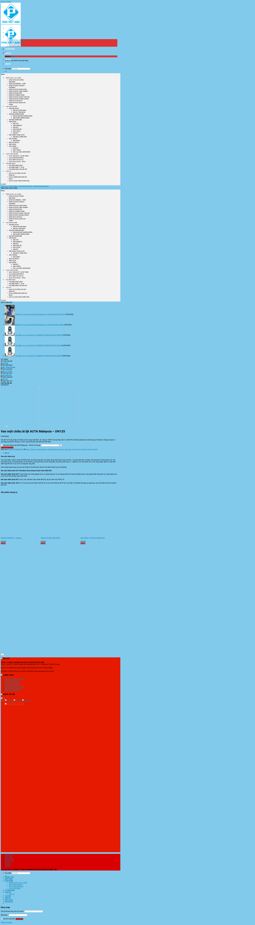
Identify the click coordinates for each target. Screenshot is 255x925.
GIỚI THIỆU (9, 32)
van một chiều (92, 449)
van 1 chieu (31, 449)
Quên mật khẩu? (6, 922)
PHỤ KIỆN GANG (14, 46)
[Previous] (5, 426)
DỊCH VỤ (8, 53)
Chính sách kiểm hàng (12, 690)
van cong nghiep (41, 449)
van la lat (75, 449)
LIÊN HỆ (7, 64)
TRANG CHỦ (9, 28)
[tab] (61, 453)
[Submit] (5, 71)
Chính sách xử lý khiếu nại (14, 688)
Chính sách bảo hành (12, 685)
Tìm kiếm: (8, 69)
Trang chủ (4, 186)
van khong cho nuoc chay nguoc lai (59, 449)
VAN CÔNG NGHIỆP (15, 42)
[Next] (7, 426)
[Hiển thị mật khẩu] (28, 915)
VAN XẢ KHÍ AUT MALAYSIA (50, 538)
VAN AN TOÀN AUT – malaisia (11, 538)
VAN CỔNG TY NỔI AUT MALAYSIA (92, 538)
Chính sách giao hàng (12, 683)
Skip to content (6, 2)
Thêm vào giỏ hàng (7, 447)
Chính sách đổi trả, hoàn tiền (14, 687)
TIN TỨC (8, 59)
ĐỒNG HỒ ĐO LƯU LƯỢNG (18, 40)
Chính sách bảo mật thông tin (15, 679)
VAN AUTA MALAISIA (41, 186)
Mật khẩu (4, 915)
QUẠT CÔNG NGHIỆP (16, 44)
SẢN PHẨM (9, 37)
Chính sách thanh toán (12, 681)
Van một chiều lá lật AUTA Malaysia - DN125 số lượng (21, 445)
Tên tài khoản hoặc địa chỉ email (12, 911)
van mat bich (82, 449)
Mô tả (7, 453)
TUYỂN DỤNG (10, 49)
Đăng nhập (19, 919)
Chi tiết (3, 543)
